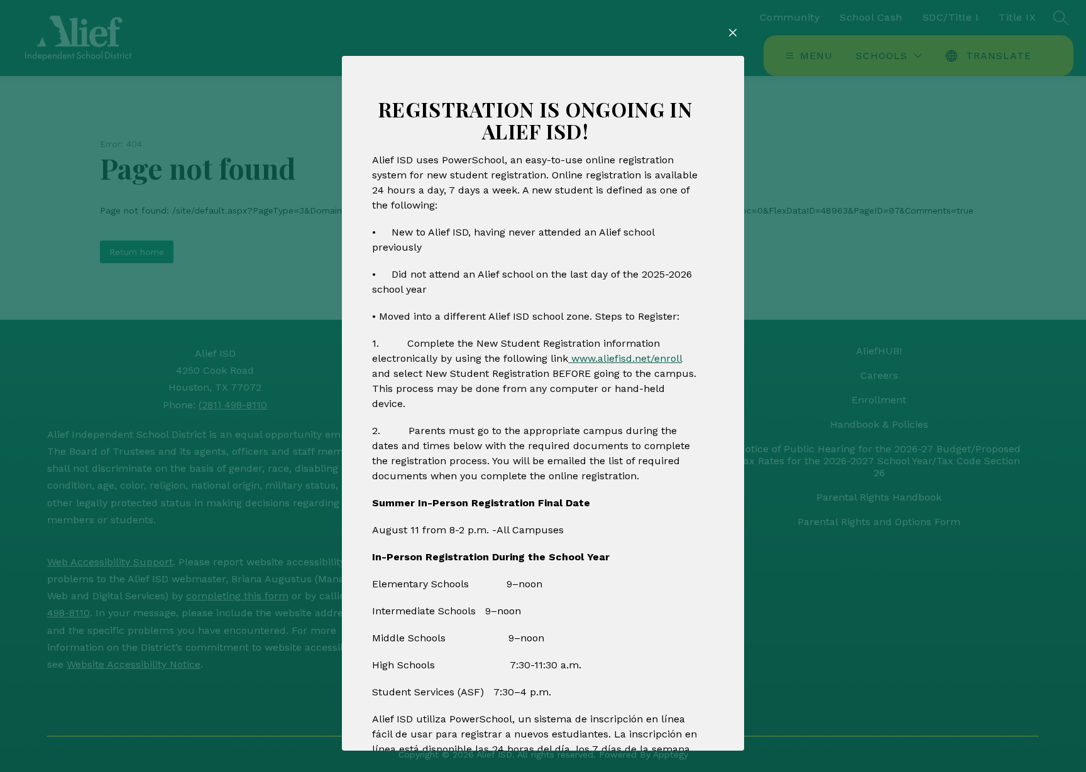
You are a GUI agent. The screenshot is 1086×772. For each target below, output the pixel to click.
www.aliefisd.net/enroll (625, 358)
